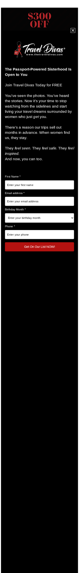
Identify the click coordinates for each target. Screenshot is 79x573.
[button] (73, 30)
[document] (39, 286)
